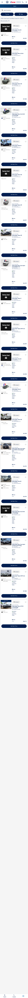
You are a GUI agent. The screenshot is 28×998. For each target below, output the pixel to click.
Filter (22, 14)
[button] (14, 43)
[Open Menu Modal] (2, 2)
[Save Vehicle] (26, 26)
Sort (8, 14)
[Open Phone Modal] (23, 2)
